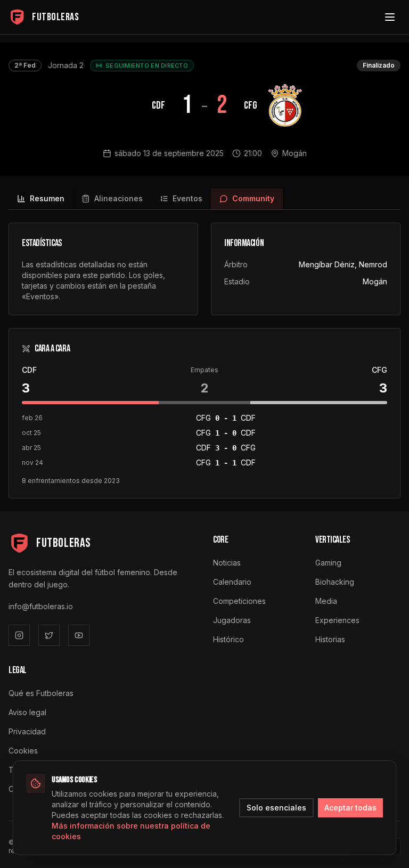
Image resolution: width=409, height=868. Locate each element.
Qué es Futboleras (41, 693)
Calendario (232, 581)
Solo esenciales (276, 807)
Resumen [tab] (47, 198)
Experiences (337, 620)
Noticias (227, 562)
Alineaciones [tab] (118, 198)
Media (326, 600)
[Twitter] (49, 635)
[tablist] (204, 199)
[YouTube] (78, 635)
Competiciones (239, 600)
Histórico (228, 639)
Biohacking (334, 581)
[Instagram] (19, 635)
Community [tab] (253, 198)
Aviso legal (27, 712)
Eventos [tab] (187, 198)
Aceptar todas (350, 807)
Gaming (328, 562)
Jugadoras (232, 620)
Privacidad (27, 731)
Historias (330, 639)
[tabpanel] (204, 360)
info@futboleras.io (41, 606)
